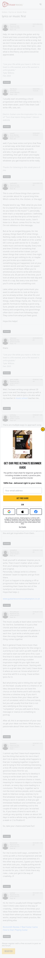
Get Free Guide (22, 498)
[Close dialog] (43, 429)
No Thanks (22, 527)
